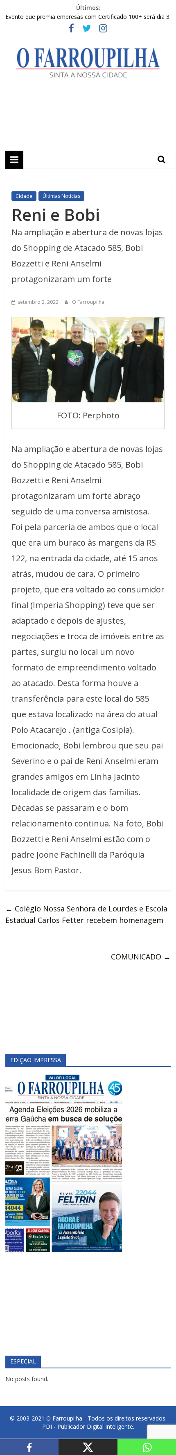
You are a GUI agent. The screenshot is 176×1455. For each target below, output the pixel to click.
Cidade (24, 196)
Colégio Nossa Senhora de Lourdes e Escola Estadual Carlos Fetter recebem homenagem (86, 914)
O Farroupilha (88, 301)
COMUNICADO (141, 957)
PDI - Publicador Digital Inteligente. (88, 1426)
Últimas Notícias (61, 196)
